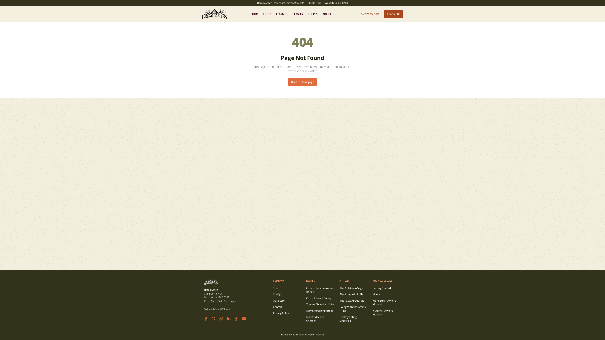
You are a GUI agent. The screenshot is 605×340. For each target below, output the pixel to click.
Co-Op (267, 14)
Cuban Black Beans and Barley (320, 290)
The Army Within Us (351, 294)
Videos (376, 294)
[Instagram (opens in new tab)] (221, 319)
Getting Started (382, 288)
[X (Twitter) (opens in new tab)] (214, 319)
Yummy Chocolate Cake (320, 304)
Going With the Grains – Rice (353, 308)
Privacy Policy (281, 313)
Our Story (279, 300)
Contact (277, 307)
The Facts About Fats (352, 300)
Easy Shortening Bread (319, 310)
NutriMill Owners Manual (383, 312)
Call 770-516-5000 (370, 14)
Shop (254, 14)
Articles (328, 14)
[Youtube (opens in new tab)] (244, 319)
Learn (280, 14)
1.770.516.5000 (221, 308)
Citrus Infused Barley (318, 298)
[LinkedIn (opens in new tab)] (229, 319)
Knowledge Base (382, 280)
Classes (297, 14)
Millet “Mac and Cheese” (315, 319)
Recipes (312, 14)
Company (278, 280)
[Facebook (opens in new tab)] (206, 319)
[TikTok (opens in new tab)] (236, 319)
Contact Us (393, 14)
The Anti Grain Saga (351, 288)
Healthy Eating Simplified (348, 319)
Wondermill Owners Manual (384, 302)
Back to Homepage (302, 82)
